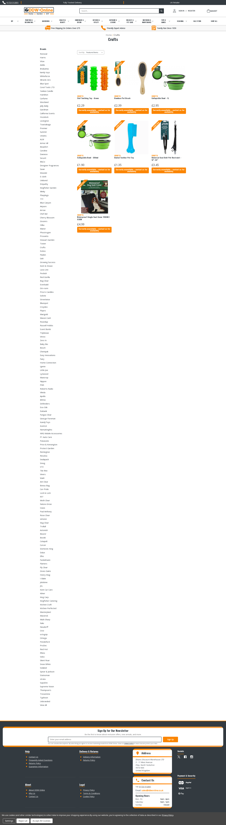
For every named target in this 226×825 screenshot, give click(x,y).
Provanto (44, 236)
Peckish (43, 273)
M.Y (41, 496)
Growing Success (47, 262)
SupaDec (44, 682)
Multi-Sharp (45, 619)
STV (42, 467)
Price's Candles (47, 292)
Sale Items (197, 21)
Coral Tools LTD (47, 87)
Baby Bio (44, 344)
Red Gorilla (45, 277)
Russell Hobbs (46, 325)
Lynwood (44, 374)
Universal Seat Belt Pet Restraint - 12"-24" (166, 158)
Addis (42, 65)
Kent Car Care (46, 589)
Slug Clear (44, 522)
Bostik (43, 537)
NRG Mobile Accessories (51, 433)
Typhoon (44, 697)
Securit (43, 158)
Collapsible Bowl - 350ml (87, 157)
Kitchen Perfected (48, 608)
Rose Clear (45, 515)
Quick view (94, 75)
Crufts (43, 247)
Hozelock (44, 117)
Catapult (43, 541)
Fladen (43, 254)
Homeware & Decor (79, 21)
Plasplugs (44, 195)
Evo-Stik (43, 407)
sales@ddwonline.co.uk (152, 790)
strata (43, 679)
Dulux (42, 552)
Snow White (45, 664)
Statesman (45, 675)
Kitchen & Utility (96, 21)
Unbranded (45, 701)
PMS (42, 385)
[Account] (174, 11)
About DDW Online (37, 790)
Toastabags (45, 124)
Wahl (42, 478)
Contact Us (33, 757)
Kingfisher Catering (48, 600)
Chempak (44, 351)
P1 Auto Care (46, 437)
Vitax (42, 61)
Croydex (44, 307)
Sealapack (44, 459)
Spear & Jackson (47, 671)
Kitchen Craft (46, 604)
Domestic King (46, 548)
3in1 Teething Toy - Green (88, 98)
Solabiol (43, 667)
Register (191, 11)
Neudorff (44, 627)
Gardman (44, 109)
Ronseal (43, 53)
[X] (178, 756)
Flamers (43, 563)
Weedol (43, 173)
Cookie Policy (88, 796)
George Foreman (47, 418)
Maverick (44, 615)
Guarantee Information (38, 766)
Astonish (44, 530)
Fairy (42, 359)
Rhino (42, 653)
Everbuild (44, 284)
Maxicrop (44, 377)
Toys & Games (163, 21)
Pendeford (45, 641)
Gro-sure (44, 288)
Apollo (43, 396)
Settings (9, 820)
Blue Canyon (45, 202)
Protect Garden (47, 448)
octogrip (44, 634)
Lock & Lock (45, 493)
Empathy (44, 184)
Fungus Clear (46, 414)
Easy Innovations (47, 355)
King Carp (44, 597)
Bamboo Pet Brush (122, 98)
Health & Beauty (62, 21)
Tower (43, 243)
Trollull (43, 526)
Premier (43, 128)
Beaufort (44, 146)
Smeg (42, 463)
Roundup (44, 321)
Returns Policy (35, 763)
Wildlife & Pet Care (129, 21)
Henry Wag (45, 575)
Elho (42, 556)
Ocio (42, 630)
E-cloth (43, 176)
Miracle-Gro (45, 79)
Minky (42, 191)
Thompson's (45, 690)
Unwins (43, 135)
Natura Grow (46, 504)
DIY (12, 21)
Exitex (43, 251)
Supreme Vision (47, 686)
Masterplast (45, 612)
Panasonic (44, 441)
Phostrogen (45, 232)
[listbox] (95, 52)
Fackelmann (45, 560)
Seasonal (180, 21)
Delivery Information (91, 757)
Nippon (43, 381)
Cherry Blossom (47, 217)
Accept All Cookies (41, 820)
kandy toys (45, 72)
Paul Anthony (46, 511)
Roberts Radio (46, 388)
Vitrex (42, 336)
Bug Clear (44, 280)
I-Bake (43, 578)
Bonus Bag (45, 485)
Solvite (43, 295)
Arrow (43, 210)
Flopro (43, 310)
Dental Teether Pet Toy (124, 157)
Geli (41, 258)
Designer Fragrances (49, 165)
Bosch (43, 347)
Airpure (43, 206)
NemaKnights (46, 429)
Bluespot (44, 303)
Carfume (44, 98)
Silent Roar (45, 660)
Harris (43, 57)
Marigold (44, 314)
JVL (41, 586)
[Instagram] (191, 756)
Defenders (45, 403)
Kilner (42, 593)
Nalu (42, 623)
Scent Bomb (45, 329)
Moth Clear (45, 500)
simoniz (43, 519)
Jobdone (43, 582)
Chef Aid (43, 213)
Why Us (32, 793)
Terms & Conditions (91, 793)
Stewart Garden (47, 240)
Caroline (43, 150)
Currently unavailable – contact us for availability (94, 111)
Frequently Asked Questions (40, 760)
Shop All (214, 21)
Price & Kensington (48, 444)
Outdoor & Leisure (113, 21)
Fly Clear (44, 567)
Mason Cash (45, 318)
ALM (42, 139)
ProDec (43, 645)
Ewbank (43, 411)
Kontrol (43, 426)
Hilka (42, 225)
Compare (93, 80)
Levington (44, 120)
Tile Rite (43, 470)
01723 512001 (145, 786)
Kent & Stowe (46, 266)
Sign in (181, 11)
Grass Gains (45, 571)
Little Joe (44, 370)
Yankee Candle (46, 91)
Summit (43, 132)
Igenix (43, 366)
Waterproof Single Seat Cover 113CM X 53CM (93, 218)
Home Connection (48, 362)
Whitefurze (45, 76)
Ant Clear (44, 481)
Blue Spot (44, 83)
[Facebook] (185, 756)
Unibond (43, 180)
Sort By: (82, 52)
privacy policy (129, 743)
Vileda (42, 392)
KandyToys (45, 422)
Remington (45, 452)
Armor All (44, 143)
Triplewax (44, 333)
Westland (44, 102)
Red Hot (44, 649)
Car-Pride (44, 489)
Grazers (43, 221)
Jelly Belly (44, 106)
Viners (43, 474)
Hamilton (44, 94)
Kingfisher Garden (48, 187)
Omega (43, 638)
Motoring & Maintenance (146, 21)
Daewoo (44, 154)
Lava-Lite (44, 269)
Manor (43, 228)
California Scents (47, 113)
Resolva (43, 455)
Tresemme (45, 694)
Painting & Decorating (29, 21)
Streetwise (45, 299)
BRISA (43, 400)
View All (43, 705)
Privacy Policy (89, 790)
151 (42, 199)
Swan (42, 169)
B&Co (42, 161)
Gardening (45, 21)
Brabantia (44, 68)
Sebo (42, 656)
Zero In (43, 340)
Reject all (23, 820)
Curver (43, 545)
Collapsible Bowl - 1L (160, 98)
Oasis (42, 508)
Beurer (43, 534)
